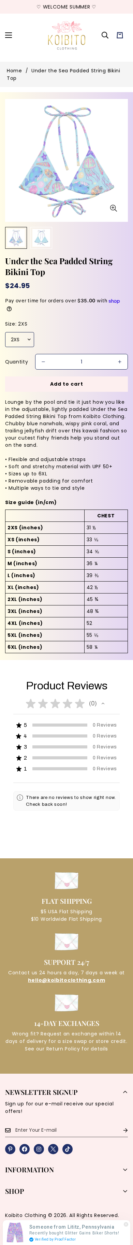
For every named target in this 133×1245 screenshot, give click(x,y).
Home (14, 70)
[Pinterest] (10, 1149)
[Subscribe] (120, 1130)
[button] (120, 35)
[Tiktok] (67, 1149)
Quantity (16, 361)
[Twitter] (53, 1149)
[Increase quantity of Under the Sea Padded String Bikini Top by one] (120, 361)
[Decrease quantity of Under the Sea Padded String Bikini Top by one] (43, 361)
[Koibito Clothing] (66, 35)
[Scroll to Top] (121, 1209)
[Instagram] (39, 1149)
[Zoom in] (113, 208)
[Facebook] (24, 1149)
